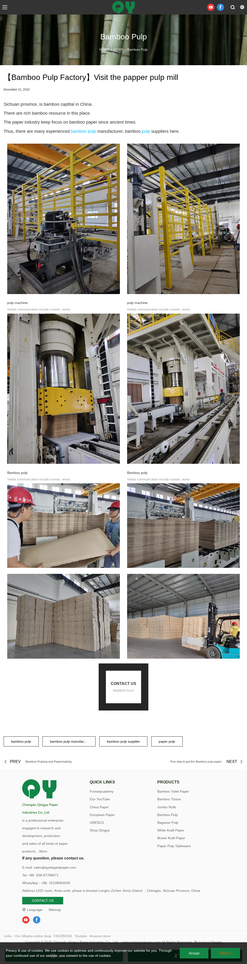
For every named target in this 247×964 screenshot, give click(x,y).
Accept (194, 953)
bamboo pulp (83, 131)
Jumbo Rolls (166, 807)
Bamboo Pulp (137, 49)
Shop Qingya (100, 830)
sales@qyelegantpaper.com (55, 867)
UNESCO (97, 822)
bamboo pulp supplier (123, 741)
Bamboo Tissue (169, 799)
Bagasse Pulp (167, 822)
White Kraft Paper (170, 830)
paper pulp (167, 741)
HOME (104, 49)
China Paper (99, 807)
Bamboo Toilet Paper (173, 791)
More (43, 851)
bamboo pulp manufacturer (70, 741)
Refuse (225, 953)
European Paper (102, 815)
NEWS (118, 49)
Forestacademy (102, 791)
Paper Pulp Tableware (174, 846)
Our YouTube (100, 799)
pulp (146, 131)
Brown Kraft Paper (171, 838)
